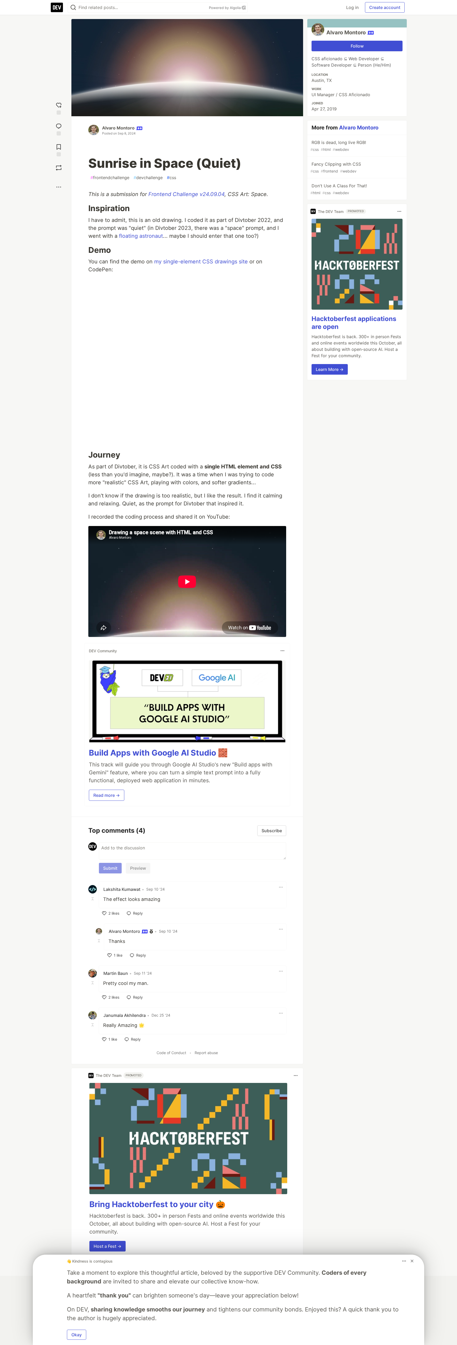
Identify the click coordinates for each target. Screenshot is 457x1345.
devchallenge (148, 177)
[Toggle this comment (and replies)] (93, 899)
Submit (110, 868)
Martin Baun (115, 973)
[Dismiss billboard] (412, 1261)
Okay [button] (76, 1334)
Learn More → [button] (330, 369)
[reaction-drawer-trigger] (59, 108)
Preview (138, 868)
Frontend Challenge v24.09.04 (186, 194)
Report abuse (206, 1052)
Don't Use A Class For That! (338, 189)
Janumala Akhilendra (124, 1015)
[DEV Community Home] (56, 7)
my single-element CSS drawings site (201, 261)
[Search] (73, 7)
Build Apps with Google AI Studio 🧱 (158, 752)
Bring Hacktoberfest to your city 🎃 (157, 1204)
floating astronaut (141, 236)
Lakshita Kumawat (121, 889)
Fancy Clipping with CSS (335, 167)
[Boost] (58, 167)
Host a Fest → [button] (107, 1246)
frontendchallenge (109, 177)
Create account (384, 7)
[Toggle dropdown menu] (282, 650)
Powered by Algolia (225, 8)
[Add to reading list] (58, 149)
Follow (357, 46)
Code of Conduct (171, 1052)
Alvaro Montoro (118, 128)
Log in (352, 7)
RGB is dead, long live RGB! (338, 146)
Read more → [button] (106, 795)
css (171, 177)
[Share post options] (58, 187)
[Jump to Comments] (58, 128)
